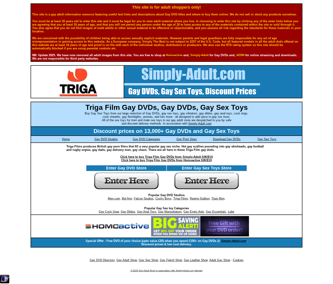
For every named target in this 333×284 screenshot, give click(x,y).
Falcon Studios (144, 198)
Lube (231, 211)
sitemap (198, 270)
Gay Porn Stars (186, 139)
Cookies (238, 260)
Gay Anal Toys (146, 211)
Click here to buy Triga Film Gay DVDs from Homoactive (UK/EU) (166, 160)
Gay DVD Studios (106, 139)
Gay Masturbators (170, 211)
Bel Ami (127, 198)
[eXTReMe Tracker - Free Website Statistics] (4, 282)
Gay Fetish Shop (171, 260)
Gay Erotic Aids (193, 211)
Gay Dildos (128, 211)
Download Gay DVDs (227, 139)
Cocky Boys (163, 198)
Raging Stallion (200, 198)
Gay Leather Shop (196, 260)
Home (66, 139)
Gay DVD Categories (146, 139)
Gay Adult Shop (126, 260)
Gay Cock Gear (109, 211)
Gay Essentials (216, 211)
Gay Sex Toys (267, 139)
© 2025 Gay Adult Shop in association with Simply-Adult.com (162, 270)
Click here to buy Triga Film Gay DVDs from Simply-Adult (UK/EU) (166, 157)
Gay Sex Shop (148, 260)
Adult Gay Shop (219, 260)
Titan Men (217, 198)
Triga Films (180, 198)
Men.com (114, 198)
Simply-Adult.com (200, 123)
